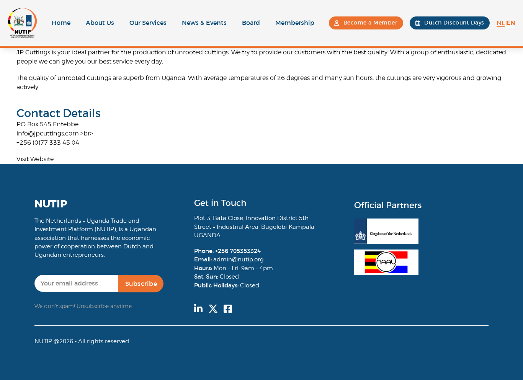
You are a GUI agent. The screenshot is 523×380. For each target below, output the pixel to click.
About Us (100, 22)
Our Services (148, 22)
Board (251, 22)
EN (510, 23)
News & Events (204, 22)
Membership (294, 22)
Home (61, 22)
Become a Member (370, 22)
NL (501, 22)
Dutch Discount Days (454, 22)
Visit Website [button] (35, 159)
